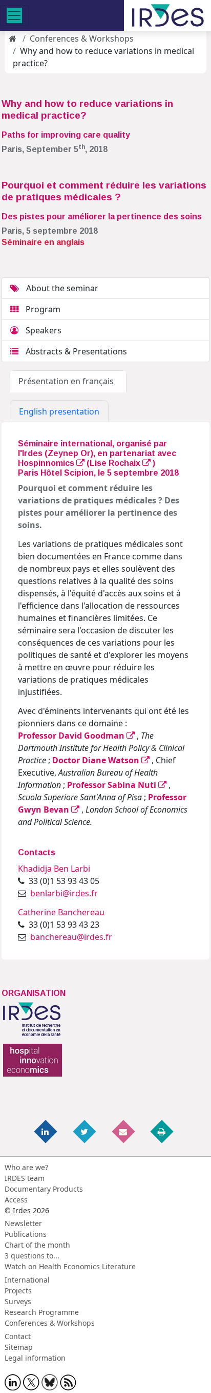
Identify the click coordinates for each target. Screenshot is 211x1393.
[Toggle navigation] (14, 15)
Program (42, 309)
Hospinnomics (47, 463)
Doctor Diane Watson (96, 760)
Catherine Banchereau (61, 912)
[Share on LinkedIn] (46, 1130)
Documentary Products (44, 1189)
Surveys (18, 1301)
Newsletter (23, 1223)
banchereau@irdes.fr (71, 937)
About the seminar (61, 288)
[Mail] (124, 1130)
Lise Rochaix (116, 463)
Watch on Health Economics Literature (70, 1266)
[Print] (162, 1130)
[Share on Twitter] (85, 1130)
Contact (18, 1336)
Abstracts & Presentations (75, 351)
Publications (26, 1234)
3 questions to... (32, 1255)
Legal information (35, 1358)
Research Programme (42, 1312)
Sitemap (19, 1347)
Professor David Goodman (72, 735)
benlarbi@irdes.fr (64, 893)
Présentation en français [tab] (68, 381)
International (27, 1280)
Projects (18, 1290)
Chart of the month (37, 1245)
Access (16, 1199)
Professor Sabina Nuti (112, 784)
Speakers (42, 330)
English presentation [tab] (59, 411)
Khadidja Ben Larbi (54, 868)
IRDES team (25, 1178)
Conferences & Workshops (82, 38)
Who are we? (26, 1167)
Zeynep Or (69, 453)
